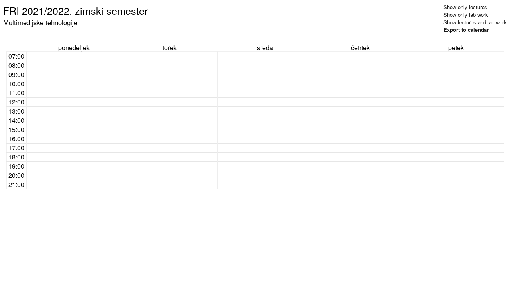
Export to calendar (466, 29)
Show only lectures (465, 7)
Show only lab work (465, 14)
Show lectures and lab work (475, 22)
